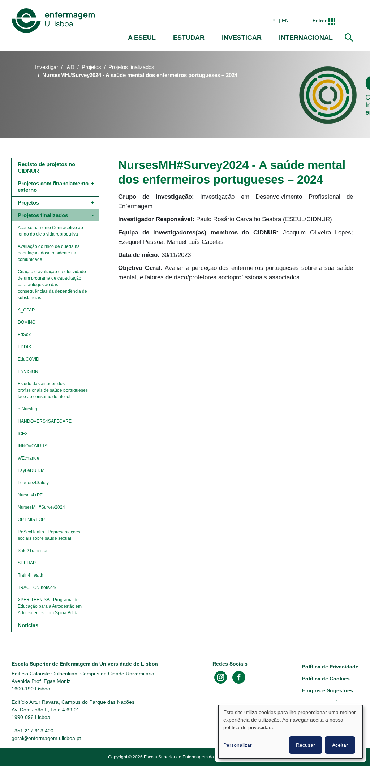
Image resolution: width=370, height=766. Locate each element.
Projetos (91, 67)
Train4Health (30, 575)
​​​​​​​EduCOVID (28, 359)
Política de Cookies (326, 678)
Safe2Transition (33, 550)
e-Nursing (27, 409)
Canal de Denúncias (327, 702)
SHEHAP (27, 562)
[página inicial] (55, 21)
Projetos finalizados (131, 67)
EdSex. (25, 334)
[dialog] (290, 732)
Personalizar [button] (237, 745)
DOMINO (26, 322)
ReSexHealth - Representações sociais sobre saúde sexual (49, 535)
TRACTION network (37, 587)
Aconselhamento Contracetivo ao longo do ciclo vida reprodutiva (51, 231)
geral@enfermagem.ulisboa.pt (46, 738)
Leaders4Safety (33, 482)
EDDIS (24, 346)
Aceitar (340, 745)
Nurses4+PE (30, 495)
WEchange (28, 458)
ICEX (23, 433)
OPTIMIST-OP (31, 519)
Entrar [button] (320, 20)
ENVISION (28, 371)
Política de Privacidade (330, 667)
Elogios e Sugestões (327, 690)
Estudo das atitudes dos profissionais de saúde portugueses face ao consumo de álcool (53, 390)
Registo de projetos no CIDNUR (47, 167)
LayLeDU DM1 (32, 470)
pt (274, 20)
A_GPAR (26, 310)
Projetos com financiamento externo (54, 186)
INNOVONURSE (34, 445)
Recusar (305, 745)
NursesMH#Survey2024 (41, 507)
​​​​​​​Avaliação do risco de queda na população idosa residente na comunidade (49, 253)
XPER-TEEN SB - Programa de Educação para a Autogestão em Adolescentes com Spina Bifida (50, 606)
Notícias (28, 625)
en (285, 20)
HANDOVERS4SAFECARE (45, 421)
